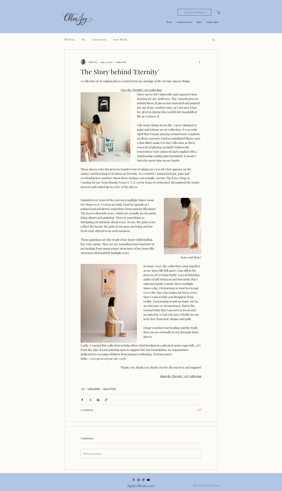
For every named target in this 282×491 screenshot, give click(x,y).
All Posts (69, 39)
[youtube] (148, 480)
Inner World (120, 39)
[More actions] (199, 62)
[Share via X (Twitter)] (90, 399)
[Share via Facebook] (82, 399)
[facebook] (133, 480)
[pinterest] (143, 480)
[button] (184, 22)
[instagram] (138, 480)
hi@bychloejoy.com (141, 485)
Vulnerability (99, 39)
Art (83, 39)
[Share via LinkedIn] (98, 399)
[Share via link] (106, 399)
